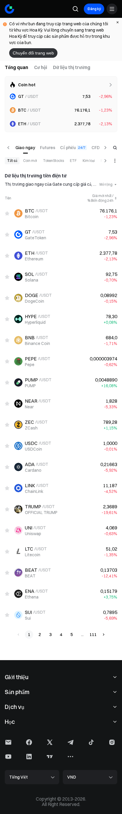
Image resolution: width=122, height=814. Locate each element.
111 (93, 634)
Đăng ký (94, 9)
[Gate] (9, 9)
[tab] (16, 67)
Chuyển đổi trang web (33, 53)
